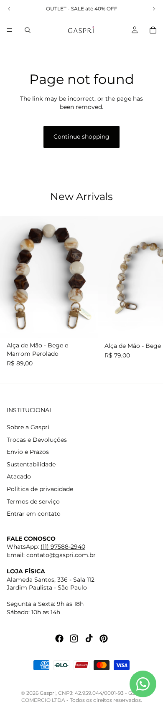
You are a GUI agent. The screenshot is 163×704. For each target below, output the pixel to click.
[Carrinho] (153, 30)
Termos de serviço (33, 501)
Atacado (19, 476)
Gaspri (48, 693)
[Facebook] (59, 638)
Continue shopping (81, 136)
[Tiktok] (89, 638)
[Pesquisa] (27, 30)
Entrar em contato (34, 513)
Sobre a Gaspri (28, 427)
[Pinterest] (104, 638)
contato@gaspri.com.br (61, 555)
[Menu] (9, 30)
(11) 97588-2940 (63, 546)
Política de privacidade (40, 489)
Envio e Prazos (28, 452)
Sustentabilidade (31, 464)
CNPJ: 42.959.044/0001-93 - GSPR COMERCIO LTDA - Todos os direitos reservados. (82, 696)
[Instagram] (74, 638)
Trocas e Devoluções (37, 439)
